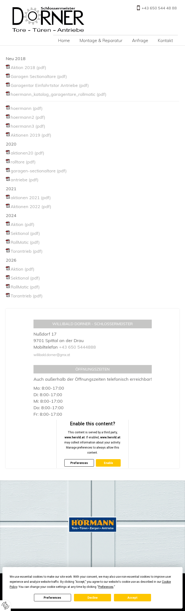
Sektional (25, 233)
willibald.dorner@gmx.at (51, 355)
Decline (92, 597)
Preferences (52, 597)
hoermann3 (28, 126)
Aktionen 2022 (31, 206)
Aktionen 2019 (31, 135)
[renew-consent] (5, 605)
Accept (132, 597)
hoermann (27, 108)
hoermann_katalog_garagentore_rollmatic (58, 94)
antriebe (25, 180)
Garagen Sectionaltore (39, 76)
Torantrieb (27, 251)
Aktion (22, 224)
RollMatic (25, 242)
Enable (108, 463)
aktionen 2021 (31, 197)
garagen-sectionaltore (39, 171)
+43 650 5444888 (77, 347)
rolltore (23, 162)
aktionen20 (27, 153)
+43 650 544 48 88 (159, 8)
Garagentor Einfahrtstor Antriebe (50, 85)
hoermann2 (28, 117)
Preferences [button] (105, 587)
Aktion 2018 (28, 67)
